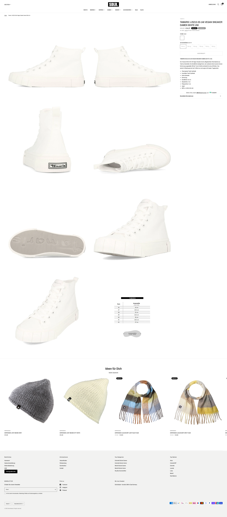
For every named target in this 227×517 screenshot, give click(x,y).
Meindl (171, 473)
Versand (186, 30)
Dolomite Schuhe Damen (121, 460)
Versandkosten (63, 460)
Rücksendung (63, 463)
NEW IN (85, 10)
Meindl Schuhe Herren (120, 468)
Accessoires (127, 10)
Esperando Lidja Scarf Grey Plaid (180, 433)
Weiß (182, 38)
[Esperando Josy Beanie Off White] (86, 402)
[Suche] (218, 4)
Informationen (64, 457)
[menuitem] (85, 10)
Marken (92, 10)
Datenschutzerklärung (9, 463)
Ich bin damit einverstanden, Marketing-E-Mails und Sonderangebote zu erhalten (24, 493)
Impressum (7, 460)
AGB (5, 468)
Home (5, 15)
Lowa (171, 471)
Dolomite (172, 466)
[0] (221, 4)
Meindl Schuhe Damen (120, 466)
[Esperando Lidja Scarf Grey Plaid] (196, 402)
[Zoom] (85, 21)
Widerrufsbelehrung (9, 466)
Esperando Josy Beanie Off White (70, 433)
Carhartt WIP (173, 463)
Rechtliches (7, 457)
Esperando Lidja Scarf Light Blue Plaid (127, 433)
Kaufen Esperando (113, 372)
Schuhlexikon (63, 466)
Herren (101, 10)
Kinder (117, 10)
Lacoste (172, 468)
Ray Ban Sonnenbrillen (120, 471)
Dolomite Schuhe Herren (121, 463)
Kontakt (61, 468)
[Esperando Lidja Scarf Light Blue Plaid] (141, 402)
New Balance (173, 476)
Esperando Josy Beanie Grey (13, 433)
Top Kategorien (119, 457)
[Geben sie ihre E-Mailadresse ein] (55, 489)
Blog (142, 10)
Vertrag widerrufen (11, 471)
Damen (109, 10)
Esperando (7, 430)
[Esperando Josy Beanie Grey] (30, 402)
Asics (171, 460)
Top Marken (173, 457)
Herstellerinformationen (186, 96)
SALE (136, 10)
